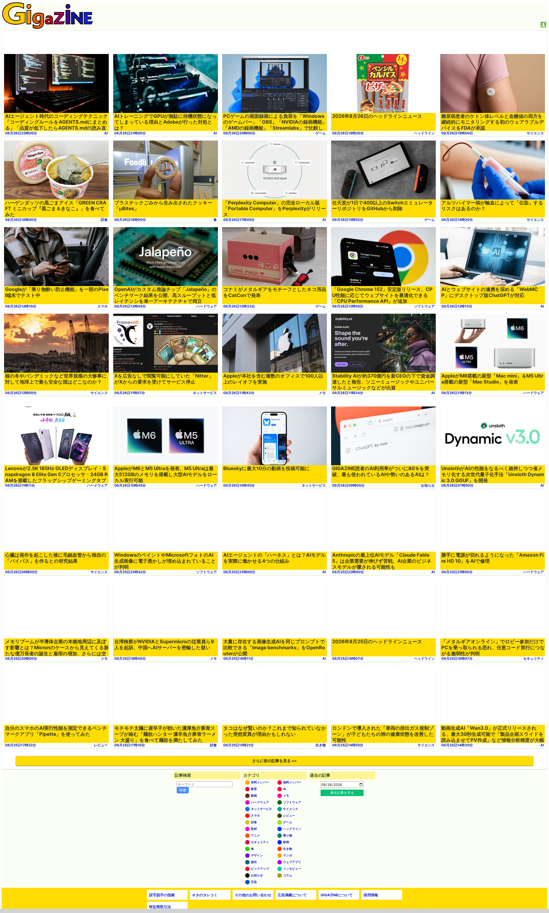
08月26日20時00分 (239, 133)
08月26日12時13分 (456, 306)
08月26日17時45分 (239, 219)
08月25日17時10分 (129, 745)
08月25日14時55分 (347, 745)
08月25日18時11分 (238, 658)
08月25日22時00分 (348, 572)
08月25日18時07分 (347, 658)
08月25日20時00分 (21, 658)
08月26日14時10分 (20, 306)
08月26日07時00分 (457, 485)
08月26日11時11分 (20, 485)
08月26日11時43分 (238, 393)
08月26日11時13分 (456, 393)
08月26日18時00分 (21, 219)
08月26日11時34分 (347, 393)
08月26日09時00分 (348, 485)
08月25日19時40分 (130, 658)
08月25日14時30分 (457, 745)
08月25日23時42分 (130, 572)
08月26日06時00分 (21, 572)
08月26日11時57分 (129, 393)
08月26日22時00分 (21, 133)
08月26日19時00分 (457, 133)
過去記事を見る (342, 792)
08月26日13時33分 (239, 306)
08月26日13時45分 (130, 306)
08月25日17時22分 (20, 745)
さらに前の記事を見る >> (274, 761)
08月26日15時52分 (347, 219)
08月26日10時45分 (130, 485)
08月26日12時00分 (21, 393)
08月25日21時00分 (457, 572)
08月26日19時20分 (348, 133)
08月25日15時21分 (238, 745)
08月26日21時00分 (130, 133)
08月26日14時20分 (457, 219)
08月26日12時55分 (347, 306)
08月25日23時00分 (239, 572)
